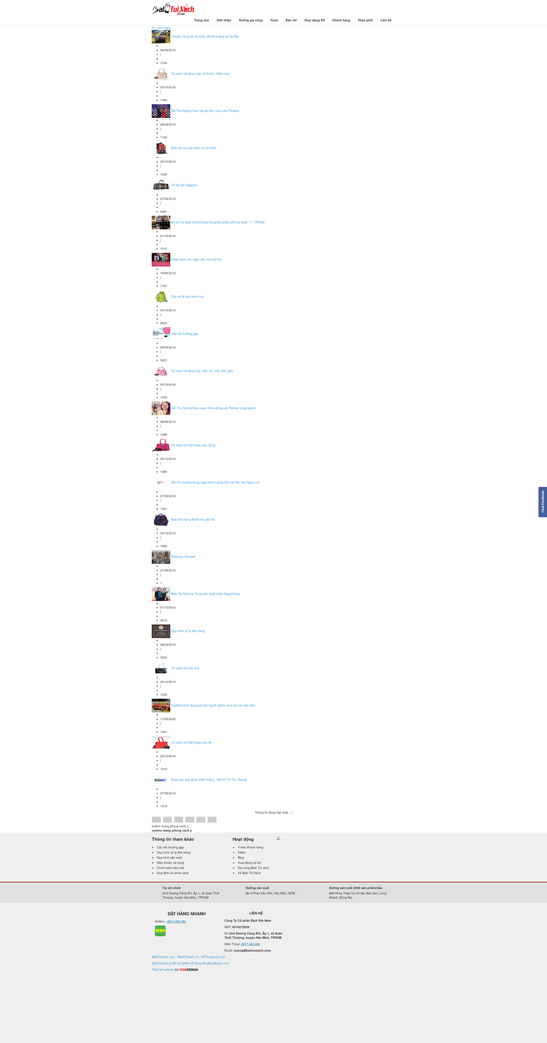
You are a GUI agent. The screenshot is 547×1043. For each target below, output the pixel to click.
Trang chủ (201, 20)
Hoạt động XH (314, 20)
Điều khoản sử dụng (170, 862)
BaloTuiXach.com (163, 957)
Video (242, 852)
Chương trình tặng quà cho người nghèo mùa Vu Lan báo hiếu (213, 705)
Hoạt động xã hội (249, 862)
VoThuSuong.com (213, 957)
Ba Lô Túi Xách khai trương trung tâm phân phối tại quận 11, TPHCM (218, 222)
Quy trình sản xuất (169, 857)
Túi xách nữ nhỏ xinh (185, 668)
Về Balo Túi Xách (249, 873)
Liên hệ (386, 20)
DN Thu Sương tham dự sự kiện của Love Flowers (205, 110)
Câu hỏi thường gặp (184, 333)
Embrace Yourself (183, 556)
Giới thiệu (224, 20)
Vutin (274, 20)
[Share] (156, 820)
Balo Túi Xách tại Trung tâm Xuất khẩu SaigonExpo (205, 594)
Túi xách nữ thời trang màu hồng (193, 445)
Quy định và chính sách (173, 873)
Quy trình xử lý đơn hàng (188, 631)
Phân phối (365, 20)
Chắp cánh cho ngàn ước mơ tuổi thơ (196, 259)
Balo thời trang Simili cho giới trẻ (193, 519)
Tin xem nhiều (161, 28)
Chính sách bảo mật (170, 868)
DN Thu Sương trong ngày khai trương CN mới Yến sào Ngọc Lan (215, 482)
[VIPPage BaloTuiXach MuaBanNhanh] (160, 930)
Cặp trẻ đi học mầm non (187, 296)
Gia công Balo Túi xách (253, 868)
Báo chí (291, 20)
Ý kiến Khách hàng (250, 847)
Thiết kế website (163, 969)
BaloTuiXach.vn (188, 957)
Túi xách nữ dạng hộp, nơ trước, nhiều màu (200, 73)
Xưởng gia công (251, 20)
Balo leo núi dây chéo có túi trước (193, 148)
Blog (241, 857)
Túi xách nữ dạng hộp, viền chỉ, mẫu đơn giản (202, 371)
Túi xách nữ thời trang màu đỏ (191, 742)
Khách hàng (341, 20)
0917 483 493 (176, 921)
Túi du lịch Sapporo (184, 185)
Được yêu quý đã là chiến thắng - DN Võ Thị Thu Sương (209, 779)
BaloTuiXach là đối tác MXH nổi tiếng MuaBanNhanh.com (190, 963)
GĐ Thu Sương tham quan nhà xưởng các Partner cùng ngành (213, 408)
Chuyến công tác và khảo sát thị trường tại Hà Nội (204, 36)
